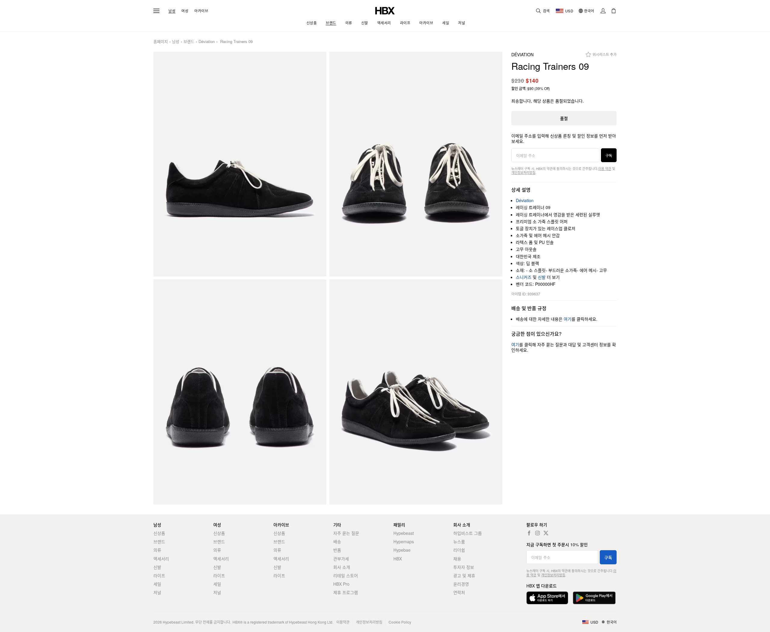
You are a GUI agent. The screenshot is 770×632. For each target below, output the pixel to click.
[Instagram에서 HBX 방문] (537, 533)
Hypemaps (403, 541)
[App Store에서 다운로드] (547, 597)
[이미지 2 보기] (415, 164)
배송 (337, 541)
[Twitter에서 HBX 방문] (546, 533)
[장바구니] (614, 11)
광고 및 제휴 (464, 575)
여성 (184, 11)
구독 (608, 155)
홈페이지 (160, 41)
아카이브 (201, 11)
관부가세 (341, 558)
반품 (337, 550)
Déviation (207, 41)
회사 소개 (341, 567)
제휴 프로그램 (345, 592)
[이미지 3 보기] (239, 391)
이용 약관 (604, 168)
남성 (171, 11)
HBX (397, 558)
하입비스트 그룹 (467, 533)
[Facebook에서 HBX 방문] (529, 533)
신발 (542, 277)
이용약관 (343, 621)
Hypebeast (403, 533)
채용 (457, 558)
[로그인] (603, 11)
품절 (564, 118)
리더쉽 (459, 550)
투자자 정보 (463, 567)
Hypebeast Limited (178, 621)
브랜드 (188, 41)
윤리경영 (461, 584)
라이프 (159, 575)
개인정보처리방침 (523, 172)
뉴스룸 (459, 541)
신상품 (159, 533)
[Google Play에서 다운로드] (594, 597)
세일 (157, 584)
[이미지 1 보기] (239, 164)
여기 (567, 319)
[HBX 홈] (385, 10)
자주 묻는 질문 (346, 533)
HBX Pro (341, 584)
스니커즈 (523, 277)
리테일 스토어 (345, 575)
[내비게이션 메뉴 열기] (156, 11)
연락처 (459, 592)
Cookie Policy (400, 621)
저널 (157, 592)
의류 (157, 550)
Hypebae (402, 550)
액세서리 (161, 558)
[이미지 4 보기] (415, 391)
